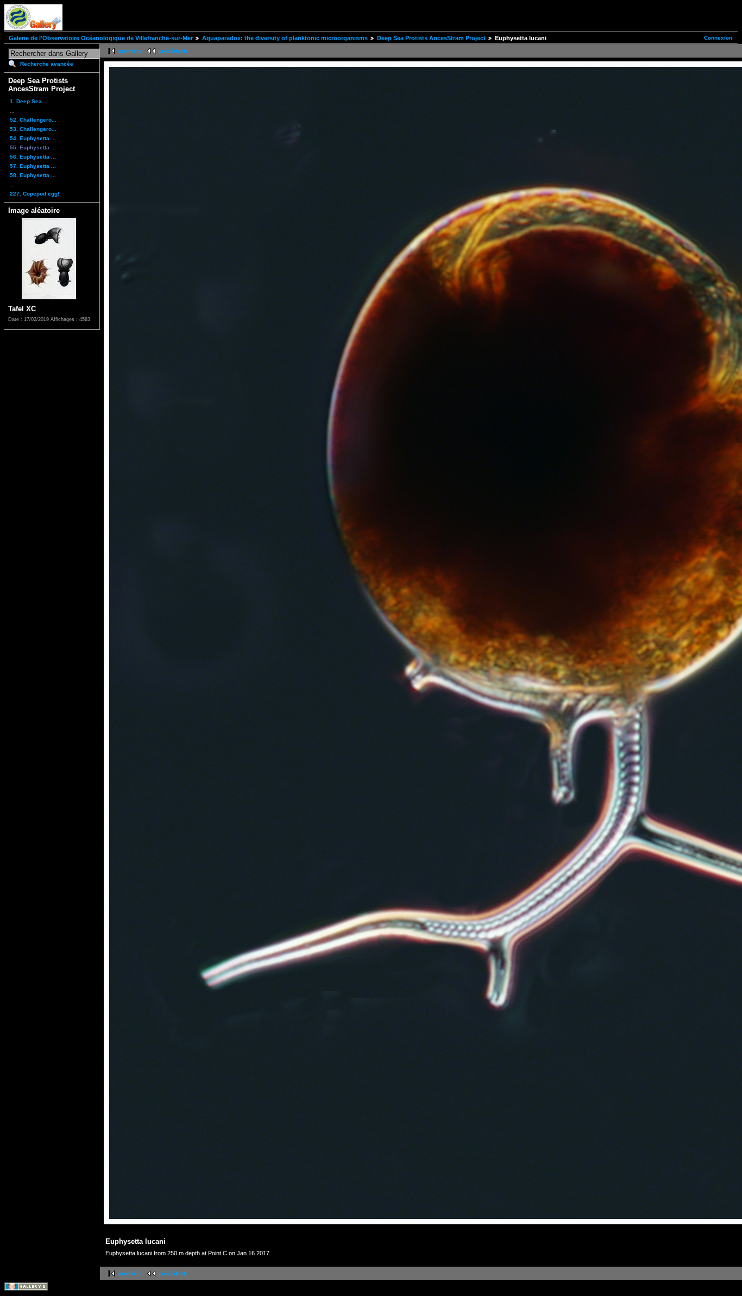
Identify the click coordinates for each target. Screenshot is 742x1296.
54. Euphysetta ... (33, 138)
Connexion (718, 38)
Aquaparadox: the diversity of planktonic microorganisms (285, 38)
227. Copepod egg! (34, 194)
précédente (173, 51)
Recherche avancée (46, 64)
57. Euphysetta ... (33, 166)
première (130, 51)
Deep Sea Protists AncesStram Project (431, 38)
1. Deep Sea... (28, 101)
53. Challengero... (33, 129)
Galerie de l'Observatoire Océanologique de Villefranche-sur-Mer (101, 38)
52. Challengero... (33, 120)
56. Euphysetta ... (33, 157)
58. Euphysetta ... (33, 175)
